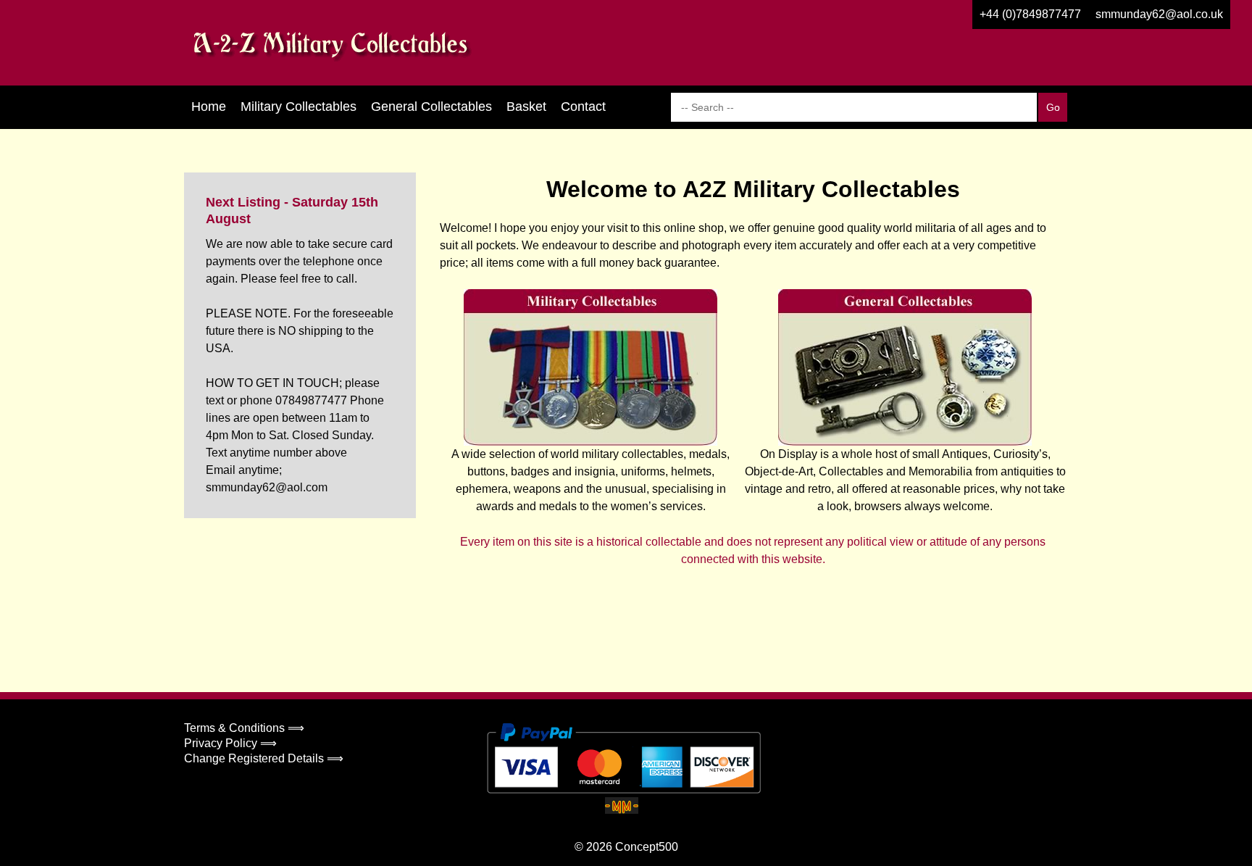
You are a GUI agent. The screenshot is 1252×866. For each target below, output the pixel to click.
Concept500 (646, 847)
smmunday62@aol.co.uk (1159, 14)
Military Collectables (298, 106)
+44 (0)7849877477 (1030, 14)
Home (208, 106)
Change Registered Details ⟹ (263, 758)
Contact (583, 106)
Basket (526, 106)
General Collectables (431, 106)
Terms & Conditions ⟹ (244, 728)
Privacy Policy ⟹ (230, 743)
